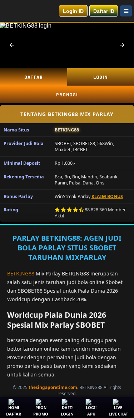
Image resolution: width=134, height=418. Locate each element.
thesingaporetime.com (53, 387)
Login (67, 414)
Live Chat (118, 414)
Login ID (73, 11)
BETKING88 (20, 273)
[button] (12, 45)
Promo (40, 414)
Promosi (67, 94)
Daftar (33, 77)
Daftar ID (103, 11)
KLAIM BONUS (107, 196)
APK (91, 414)
